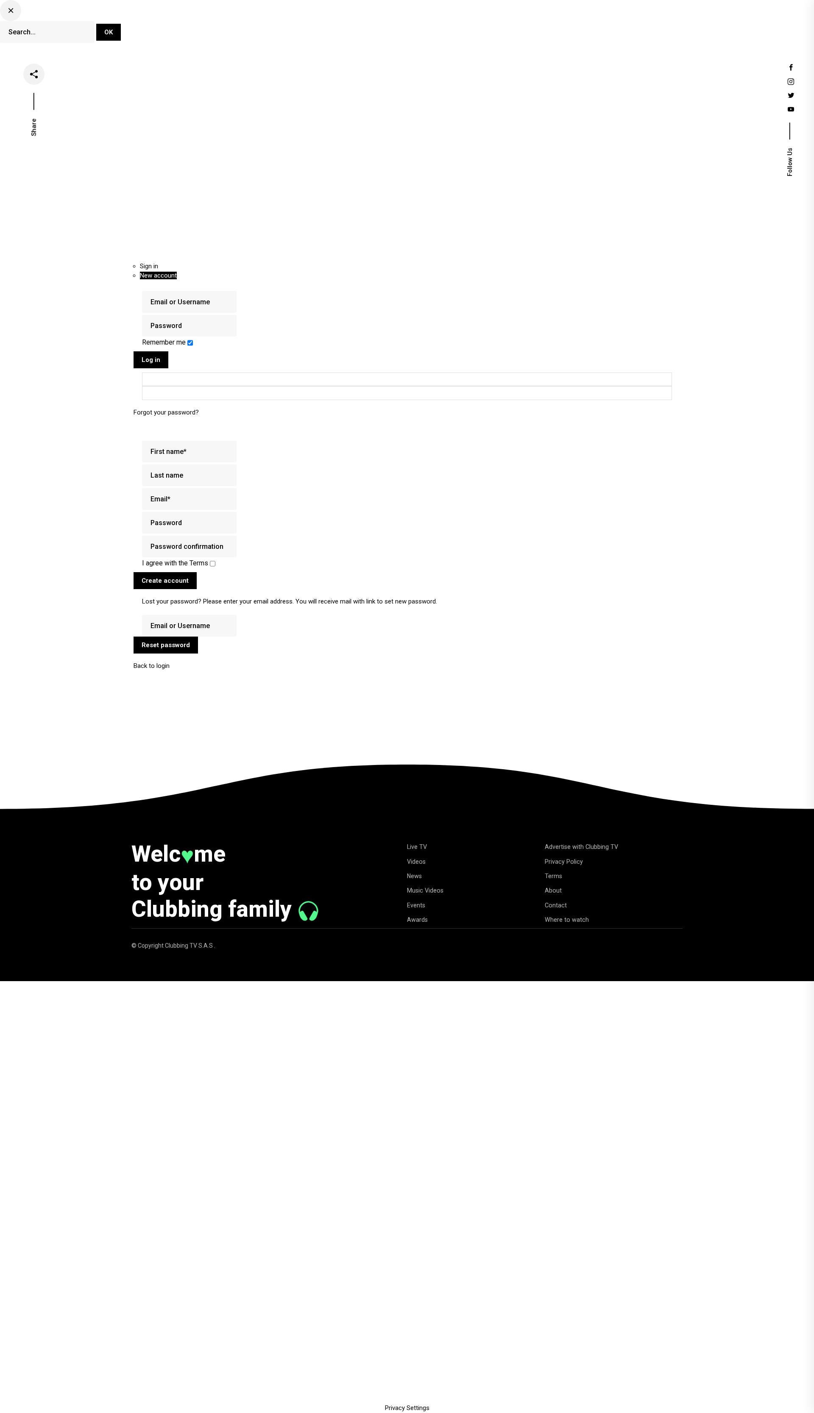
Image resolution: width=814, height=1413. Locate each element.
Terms (553, 876)
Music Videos (425, 890)
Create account (165, 580)
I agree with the (175, 563)
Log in (151, 360)
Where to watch (567, 919)
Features (466, 27)
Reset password (166, 645)
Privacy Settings (407, 1408)
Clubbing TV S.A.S (189, 945)
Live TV (354, 27)
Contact (556, 905)
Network (545, 27)
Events (506, 27)
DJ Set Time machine (294, 27)
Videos (392, 27)
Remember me (164, 342)
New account (158, 275)
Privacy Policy (564, 861)
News (428, 27)
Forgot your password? (166, 412)
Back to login (152, 666)
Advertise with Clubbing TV (581, 846)
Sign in (149, 266)
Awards (417, 919)
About (553, 890)
